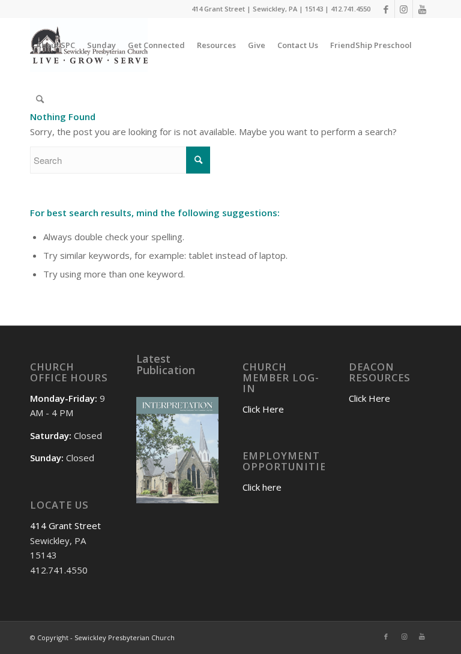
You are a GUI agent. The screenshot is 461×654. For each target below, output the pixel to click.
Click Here (263, 409)
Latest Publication (165, 364)
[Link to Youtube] (422, 9)
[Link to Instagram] (403, 9)
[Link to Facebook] (385, 9)
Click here (262, 487)
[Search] (40, 99)
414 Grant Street (65, 525)
